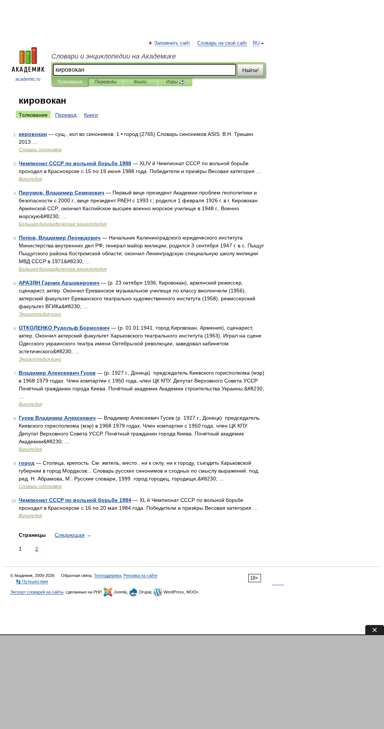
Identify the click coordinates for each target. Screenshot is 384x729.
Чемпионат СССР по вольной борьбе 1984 (75, 500)
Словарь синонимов (40, 149)
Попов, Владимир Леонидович (59, 238)
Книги (140, 81)
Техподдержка (107, 575)
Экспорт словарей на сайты (36, 592)
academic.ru (27, 79)
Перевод (65, 115)
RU (256, 43)
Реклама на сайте (140, 575)
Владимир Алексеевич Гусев (57, 373)
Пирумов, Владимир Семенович (61, 193)
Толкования (69, 81)
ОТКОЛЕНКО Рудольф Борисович (64, 328)
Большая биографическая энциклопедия (62, 224)
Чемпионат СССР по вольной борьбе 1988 (75, 163)
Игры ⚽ (175, 81)
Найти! (250, 70)
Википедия (30, 179)
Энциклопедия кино (40, 314)
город (26, 463)
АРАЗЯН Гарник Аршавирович (59, 283)
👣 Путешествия (32, 581)
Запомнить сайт (172, 43)
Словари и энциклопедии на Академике (113, 56)
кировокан (33, 134)
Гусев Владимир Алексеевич (57, 418)
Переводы (105, 81)
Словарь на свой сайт (222, 43)
